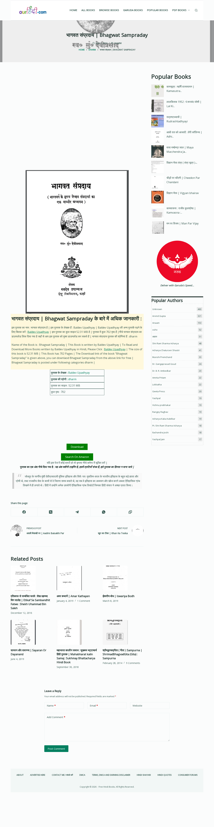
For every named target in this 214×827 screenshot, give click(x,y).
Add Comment (56, 717)
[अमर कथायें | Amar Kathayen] (77, 578)
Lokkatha (157, 384)
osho (154, 329)
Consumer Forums (187, 775)
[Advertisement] (77, 97)
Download (77, 447)
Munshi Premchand (162, 357)
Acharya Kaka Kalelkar (163, 418)
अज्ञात (154, 336)
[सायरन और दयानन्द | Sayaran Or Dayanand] (31, 632)
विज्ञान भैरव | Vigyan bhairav (183, 193)
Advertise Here (37, 775)
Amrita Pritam (159, 377)
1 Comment (83, 600)
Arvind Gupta (159, 315)
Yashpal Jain (158, 439)
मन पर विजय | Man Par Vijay (183, 223)
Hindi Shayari (144, 775)
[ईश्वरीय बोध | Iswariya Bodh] (123, 578)
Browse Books (109, 10)
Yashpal (156, 398)
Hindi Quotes (164, 775)
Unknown (157, 309)
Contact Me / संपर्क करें (62, 775)
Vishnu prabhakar (161, 405)
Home (73, 10)
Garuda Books (133, 10)
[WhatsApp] (103, 512)
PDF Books (179, 10)
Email (94, 705)
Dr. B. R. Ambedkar (161, 370)
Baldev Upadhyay (38, 332)
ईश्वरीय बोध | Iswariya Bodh (118, 596)
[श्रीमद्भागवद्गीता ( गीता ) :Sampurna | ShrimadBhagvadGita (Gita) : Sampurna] (123, 632)
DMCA (82, 775)
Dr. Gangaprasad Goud (164, 363)
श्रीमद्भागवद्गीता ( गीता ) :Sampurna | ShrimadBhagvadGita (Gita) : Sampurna (122, 654)
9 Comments (133, 663)
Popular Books (157, 10)
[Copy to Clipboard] (130, 512)
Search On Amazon (77, 457)
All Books (88, 10)
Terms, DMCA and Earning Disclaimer (111, 775)
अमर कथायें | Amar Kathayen (73, 596)
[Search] (196, 10)
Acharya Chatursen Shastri (166, 350)
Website (137, 705)
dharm (118, 43)
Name (51, 705)
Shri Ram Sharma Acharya (165, 343)
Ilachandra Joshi (160, 432)
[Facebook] (24, 512)
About (20, 775)
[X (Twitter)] (50, 512)
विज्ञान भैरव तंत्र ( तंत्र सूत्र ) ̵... (182, 162)
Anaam (155, 322)
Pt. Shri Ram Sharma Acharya (167, 425)
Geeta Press (158, 391)
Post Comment (56, 748)
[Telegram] (77, 512)
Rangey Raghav (160, 411)
